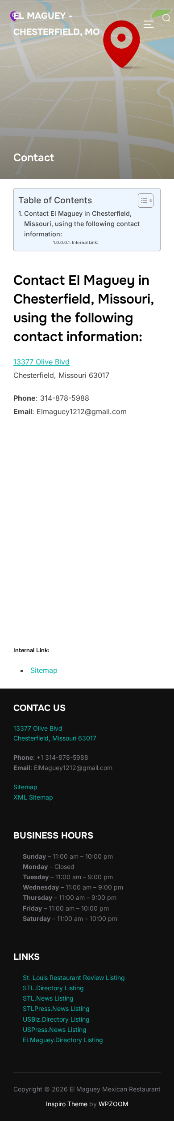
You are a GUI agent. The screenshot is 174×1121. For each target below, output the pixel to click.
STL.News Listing (48, 998)
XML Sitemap (33, 797)
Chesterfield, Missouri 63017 (54, 738)
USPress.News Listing (55, 1029)
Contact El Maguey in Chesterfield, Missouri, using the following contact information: (82, 224)
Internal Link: (85, 242)
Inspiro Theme (66, 1104)
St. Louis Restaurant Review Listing (74, 977)
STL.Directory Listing (53, 988)
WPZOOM (113, 1104)
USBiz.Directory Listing (56, 1019)
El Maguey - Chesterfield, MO (56, 24)
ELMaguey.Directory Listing (63, 1040)
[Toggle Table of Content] (141, 200)
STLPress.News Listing (56, 1008)
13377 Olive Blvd (41, 361)
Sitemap (44, 670)
